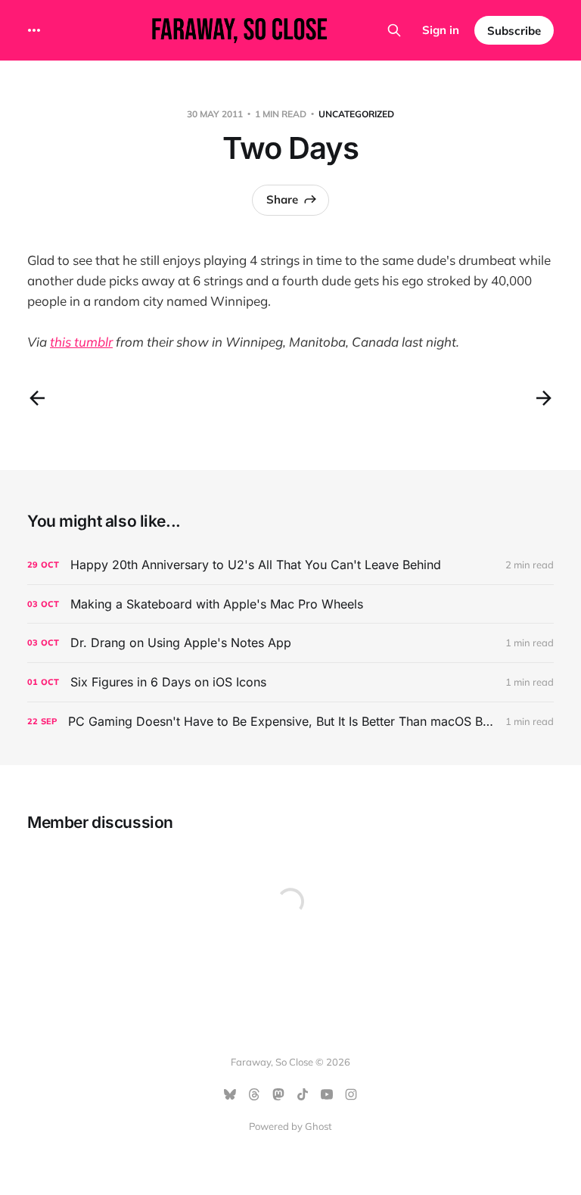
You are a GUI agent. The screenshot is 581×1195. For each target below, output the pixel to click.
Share (282, 199)
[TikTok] (303, 1094)
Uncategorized (356, 114)
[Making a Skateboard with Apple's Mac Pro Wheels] (290, 604)
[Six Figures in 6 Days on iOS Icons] (290, 682)
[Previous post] (37, 398)
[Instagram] (351, 1094)
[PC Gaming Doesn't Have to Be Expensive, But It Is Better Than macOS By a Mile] (290, 721)
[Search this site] (394, 30)
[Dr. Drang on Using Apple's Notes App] (290, 643)
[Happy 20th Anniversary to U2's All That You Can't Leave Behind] (290, 565)
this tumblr (81, 342)
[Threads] (254, 1094)
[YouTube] (327, 1094)
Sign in (440, 30)
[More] (34, 30)
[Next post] (544, 398)
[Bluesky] (230, 1094)
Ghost (318, 1126)
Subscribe (514, 30)
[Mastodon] (278, 1094)
